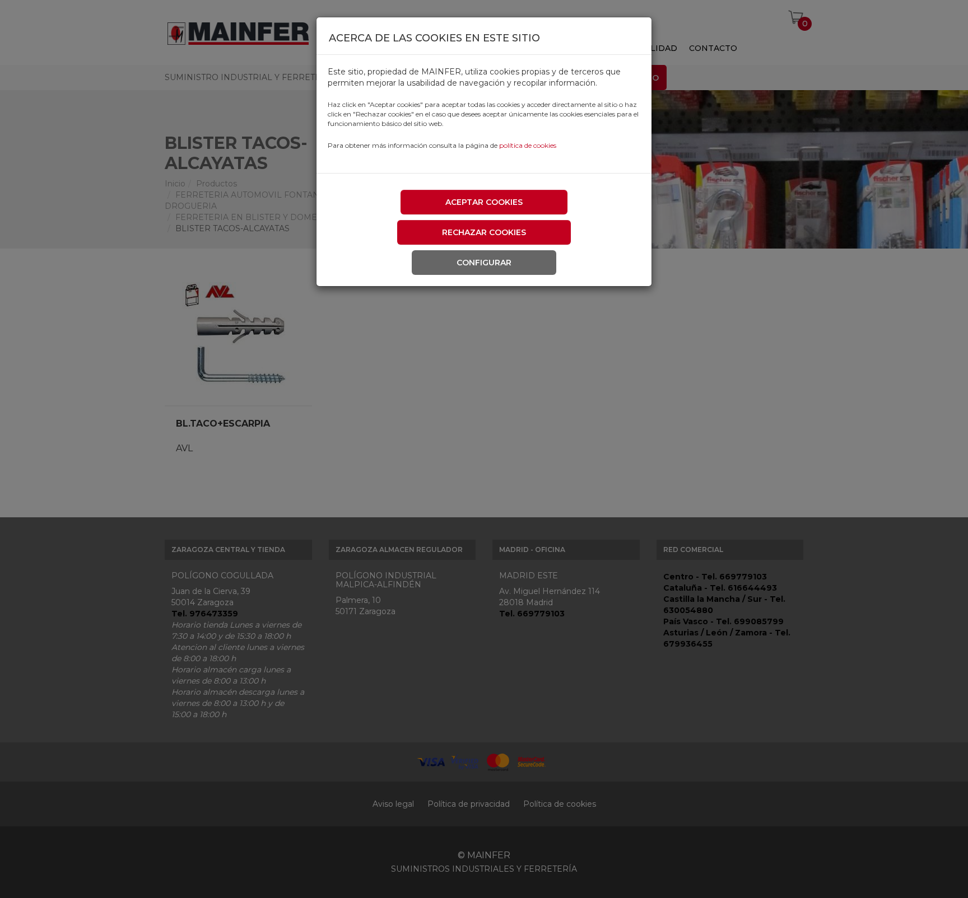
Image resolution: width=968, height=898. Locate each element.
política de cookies (527, 145)
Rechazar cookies (484, 232)
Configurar (484, 263)
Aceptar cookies (484, 202)
